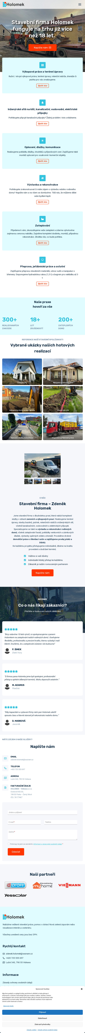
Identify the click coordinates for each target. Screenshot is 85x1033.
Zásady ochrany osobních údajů (47, 1030)
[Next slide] (59, 465)
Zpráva (12, 832)
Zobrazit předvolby (42, 1024)
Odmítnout (42, 1018)
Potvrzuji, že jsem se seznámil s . (36, 844)
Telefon (48, 822)
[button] (82, 989)
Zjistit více (42, 86)
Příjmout (42, 1012)
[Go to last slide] (26, 465)
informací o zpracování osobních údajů (48, 844)
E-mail (11, 822)
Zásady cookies (32, 1030)
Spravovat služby (8, 1006)
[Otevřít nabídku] (79, 4)
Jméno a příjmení (15, 812)
